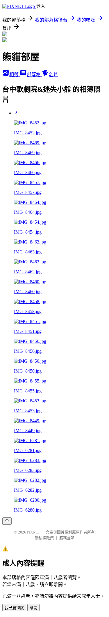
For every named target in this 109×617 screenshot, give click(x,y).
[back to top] (7, 521)
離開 (33, 608)
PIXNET (33, 532)
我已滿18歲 (14, 608)
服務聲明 (66, 538)
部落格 (34, 74)
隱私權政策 (44, 538)
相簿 (14, 74)
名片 (53, 74)
